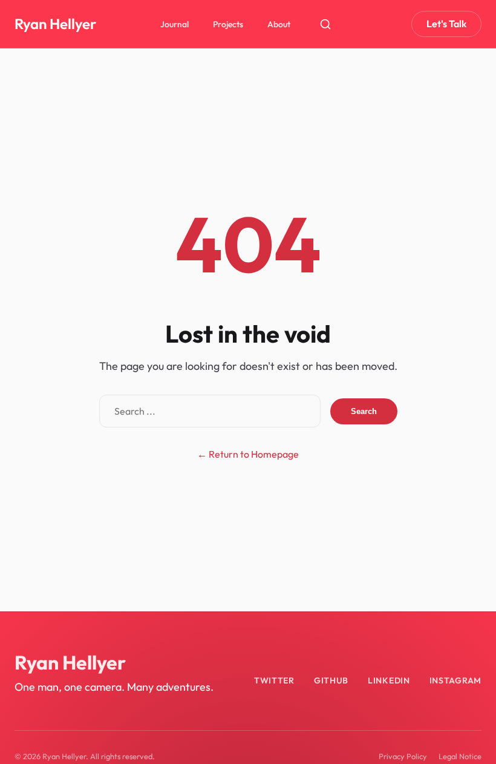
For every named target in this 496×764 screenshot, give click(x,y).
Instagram (455, 680)
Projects (228, 24)
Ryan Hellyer (55, 24)
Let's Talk (446, 24)
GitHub (331, 680)
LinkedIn (389, 680)
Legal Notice (460, 756)
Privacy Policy (403, 756)
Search (364, 411)
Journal (174, 24)
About (278, 24)
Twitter (274, 680)
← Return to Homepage (248, 454)
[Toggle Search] (325, 24)
